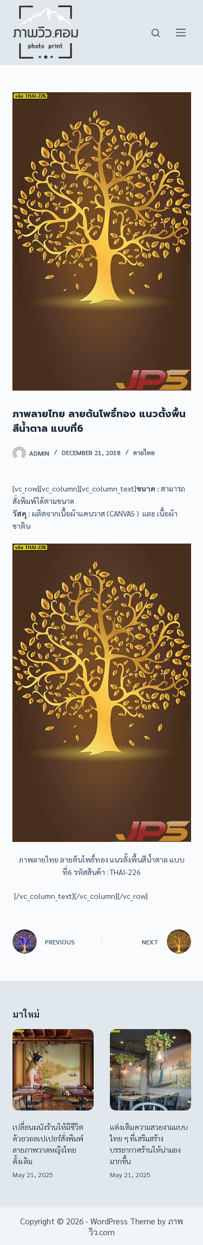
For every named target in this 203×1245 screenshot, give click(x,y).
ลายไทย (144, 452)
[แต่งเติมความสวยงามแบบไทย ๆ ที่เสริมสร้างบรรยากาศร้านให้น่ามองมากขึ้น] (150, 1069)
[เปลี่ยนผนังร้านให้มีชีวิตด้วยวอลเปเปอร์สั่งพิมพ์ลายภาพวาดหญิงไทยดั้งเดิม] (53, 1069)
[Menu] (181, 32)
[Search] (156, 33)
